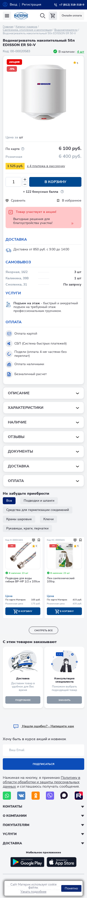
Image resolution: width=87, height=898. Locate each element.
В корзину (55, 181)
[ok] (36, 796)
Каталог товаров (26, 26)
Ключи (48, 519)
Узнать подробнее (33, 892)
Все (9, 500)
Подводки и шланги (39, 500)
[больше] (24, 179)
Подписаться (43, 764)
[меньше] (24, 184)
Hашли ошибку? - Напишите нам (47, 726)
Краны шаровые (19, 519)
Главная (8, 26)
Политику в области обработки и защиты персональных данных (41, 782)
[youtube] (79, 796)
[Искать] (42, 16)
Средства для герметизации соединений (37, 510)
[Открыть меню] (7, 16)
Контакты (12, 806)
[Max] (64, 796)
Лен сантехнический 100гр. (60, 580)
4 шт (80, 52)
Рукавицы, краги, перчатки (27, 528)
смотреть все (43, 630)
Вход (13, 4)
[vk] (21, 796)
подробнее (23, 700)
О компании (15, 816)
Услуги (10, 834)
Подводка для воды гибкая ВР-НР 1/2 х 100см (22, 580)
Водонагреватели (65, 30)
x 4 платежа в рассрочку (46, 166)
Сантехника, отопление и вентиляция (27, 30)
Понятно (71, 888)
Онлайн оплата (72, 15)
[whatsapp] (7, 796)
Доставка (12, 843)
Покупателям (16, 825)
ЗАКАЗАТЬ (64, 700)
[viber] (50, 796)
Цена (9, 596)
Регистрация (31, 4)
